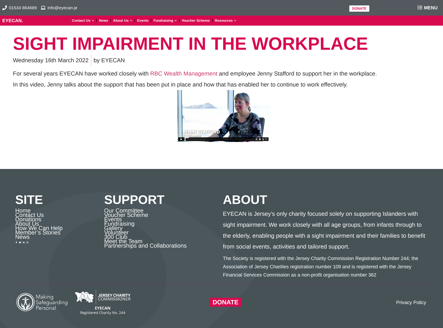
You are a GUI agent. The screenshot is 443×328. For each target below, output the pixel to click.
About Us (121, 20)
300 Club (115, 237)
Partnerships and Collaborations (145, 245)
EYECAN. (12, 20)
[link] (183, 73)
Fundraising (163, 20)
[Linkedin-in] (24, 242)
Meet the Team (123, 241)
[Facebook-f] (16, 242)
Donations (28, 219)
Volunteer (116, 232)
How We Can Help (39, 228)
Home (23, 210)
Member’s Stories (37, 232)
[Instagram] (27, 242)
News (103, 20)
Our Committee (124, 210)
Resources (224, 20)
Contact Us (81, 20)
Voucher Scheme (196, 20)
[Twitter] (20, 242)
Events (143, 20)
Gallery (113, 228)
